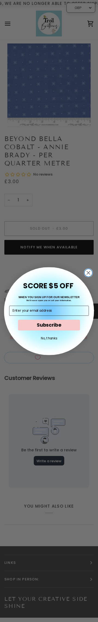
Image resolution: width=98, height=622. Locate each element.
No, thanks (49, 338)
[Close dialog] (88, 273)
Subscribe (49, 324)
